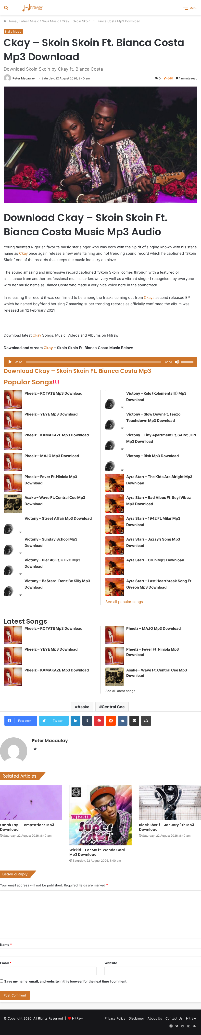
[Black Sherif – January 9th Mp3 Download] (170, 802)
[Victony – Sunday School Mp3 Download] (13, 545)
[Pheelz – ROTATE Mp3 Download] (13, 399)
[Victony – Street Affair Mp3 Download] (13, 524)
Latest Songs (25, 621)
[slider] (188, 361)
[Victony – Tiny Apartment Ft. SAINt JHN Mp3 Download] (114, 441)
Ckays (149, 297)
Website (110, 963)
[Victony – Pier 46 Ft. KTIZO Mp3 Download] (13, 566)
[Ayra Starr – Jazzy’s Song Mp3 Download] (114, 545)
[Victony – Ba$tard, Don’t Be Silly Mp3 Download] (13, 587)
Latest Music (29, 21)
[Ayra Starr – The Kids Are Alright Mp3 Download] (114, 483)
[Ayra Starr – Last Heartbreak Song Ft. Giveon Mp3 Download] (114, 587)
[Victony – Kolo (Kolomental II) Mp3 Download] (114, 399)
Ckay (23, 253)
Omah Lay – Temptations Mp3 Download (27, 827)
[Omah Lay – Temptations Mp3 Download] (31, 802)
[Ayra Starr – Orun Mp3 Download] (114, 566)
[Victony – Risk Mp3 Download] (114, 462)
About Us (155, 1018)
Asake (83, 706)
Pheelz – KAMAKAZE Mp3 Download (57, 435)
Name (6, 945)
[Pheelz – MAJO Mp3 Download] (13, 462)
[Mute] (177, 362)
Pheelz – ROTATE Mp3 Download (54, 393)
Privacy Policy (115, 1018)
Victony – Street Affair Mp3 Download (58, 518)
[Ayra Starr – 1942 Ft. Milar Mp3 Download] (114, 524)
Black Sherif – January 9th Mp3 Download (166, 827)
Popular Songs (31, 382)
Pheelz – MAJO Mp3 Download (52, 456)
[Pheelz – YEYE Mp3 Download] (13, 420)
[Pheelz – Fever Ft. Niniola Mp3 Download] (13, 483)
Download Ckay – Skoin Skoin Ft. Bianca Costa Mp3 (77, 371)
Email (5, 963)
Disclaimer (136, 1018)
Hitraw (191, 1018)
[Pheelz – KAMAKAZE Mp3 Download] (13, 441)
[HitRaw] (32, 7)
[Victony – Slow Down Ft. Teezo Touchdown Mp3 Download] (114, 420)
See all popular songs (124, 601)
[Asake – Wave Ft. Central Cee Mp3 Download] (13, 503)
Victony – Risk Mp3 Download (152, 456)
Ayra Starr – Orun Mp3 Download (155, 560)
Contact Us (174, 1018)
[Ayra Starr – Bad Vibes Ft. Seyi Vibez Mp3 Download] (114, 503)
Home (12, 21)
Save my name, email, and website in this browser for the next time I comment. (65, 981)
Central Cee (113, 706)
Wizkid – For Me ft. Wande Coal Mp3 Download (97, 852)
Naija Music (50, 21)
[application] (100, 362)
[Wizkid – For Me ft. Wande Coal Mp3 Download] (100, 815)
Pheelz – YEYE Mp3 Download (51, 414)
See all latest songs (120, 691)
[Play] (10, 362)
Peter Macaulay (24, 78)
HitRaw (77, 1018)
